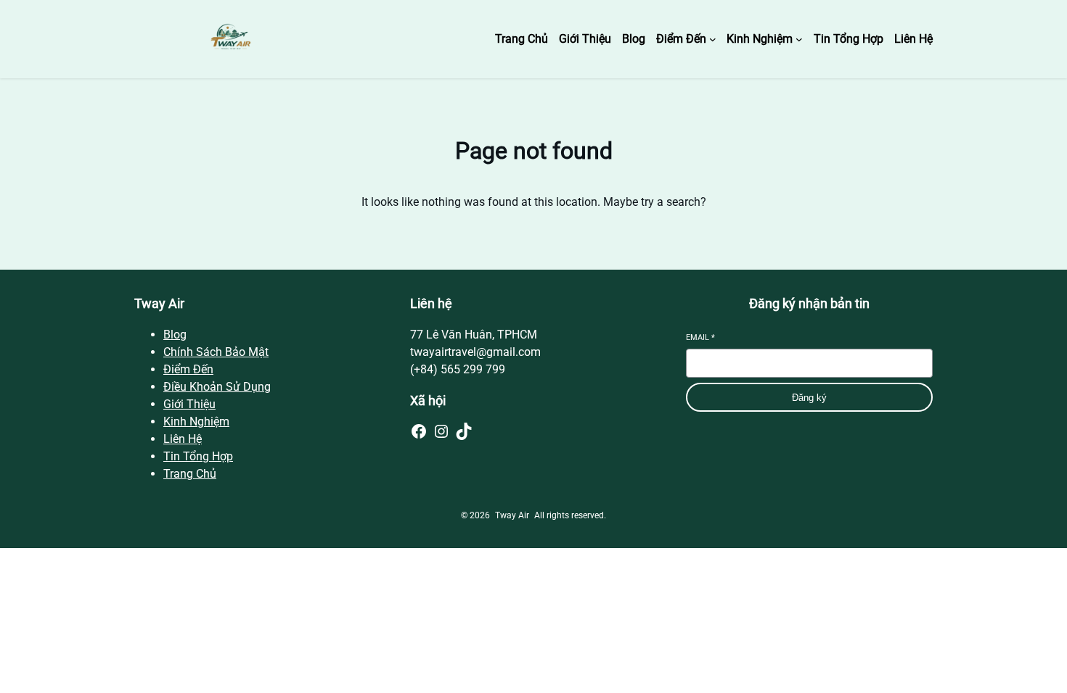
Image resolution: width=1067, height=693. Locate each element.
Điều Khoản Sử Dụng (217, 387)
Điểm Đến (188, 369)
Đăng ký (809, 397)
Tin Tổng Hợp (198, 456)
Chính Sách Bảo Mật (216, 352)
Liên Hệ (182, 439)
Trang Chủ (189, 474)
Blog (175, 334)
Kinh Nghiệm (196, 421)
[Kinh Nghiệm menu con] (799, 39)
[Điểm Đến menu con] (712, 39)
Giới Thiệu (189, 404)
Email (700, 337)
